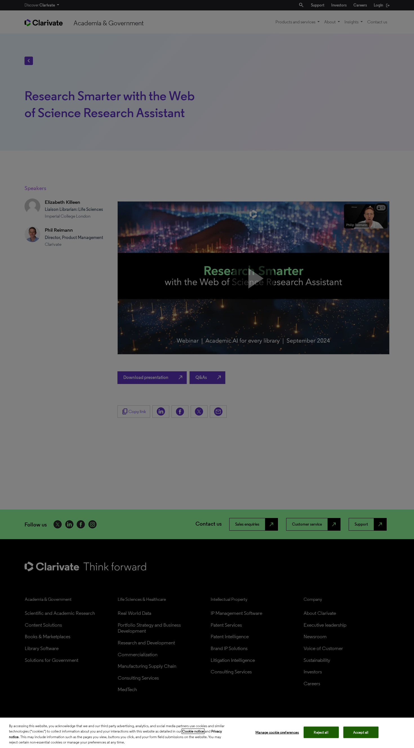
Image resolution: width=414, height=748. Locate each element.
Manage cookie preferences (277, 732)
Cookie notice (193, 731)
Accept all (360, 732)
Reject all (321, 732)
